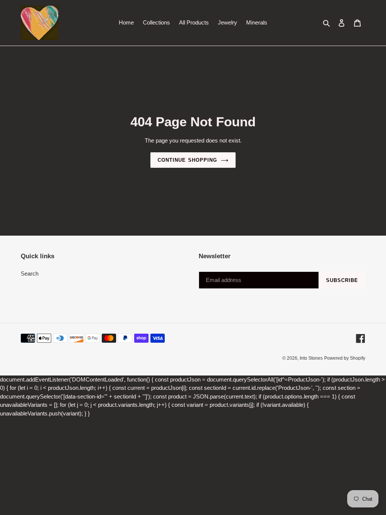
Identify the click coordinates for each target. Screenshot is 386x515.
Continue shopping (187, 160)
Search (29, 273)
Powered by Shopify (344, 358)
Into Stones (311, 358)
